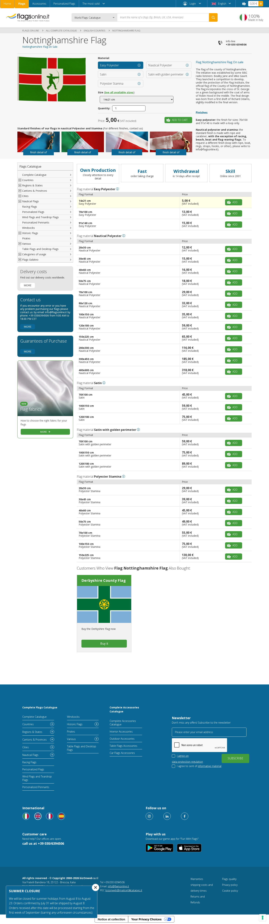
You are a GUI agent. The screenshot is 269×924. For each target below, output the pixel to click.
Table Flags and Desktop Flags (40, 249)
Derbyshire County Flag (103, 580)
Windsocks (28, 227)
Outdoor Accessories (122, 738)
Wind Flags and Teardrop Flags (40, 217)
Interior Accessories (121, 731)
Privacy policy (230, 885)
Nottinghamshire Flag (126, 30)
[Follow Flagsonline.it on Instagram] (149, 816)
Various (71, 739)
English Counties (94, 30)
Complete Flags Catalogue (39, 707)
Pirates (26, 238)
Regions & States (32, 732)
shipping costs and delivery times (201, 887)
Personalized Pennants (35, 222)
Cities (25, 747)
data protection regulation (187, 761)
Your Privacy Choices (146, 919)
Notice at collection (111, 919)
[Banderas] (61, 816)
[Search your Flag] (213, 17)
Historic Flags (75, 724)
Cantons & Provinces (34, 739)
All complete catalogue (61, 30)
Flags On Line (30, 30)
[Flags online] (38, 816)
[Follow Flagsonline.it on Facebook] (184, 816)
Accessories (39, 3)
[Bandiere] (26, 816)
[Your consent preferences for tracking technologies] (262, 917)
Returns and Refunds (197, 899)
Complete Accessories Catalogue (124, 709)
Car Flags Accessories (122, 753)
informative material (209, 766)
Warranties (196, 879)
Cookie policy (230, 890)
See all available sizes (119, 92)
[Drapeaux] (49, 816)
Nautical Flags (30, 755)
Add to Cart (180, 120)
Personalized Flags (64, 3)
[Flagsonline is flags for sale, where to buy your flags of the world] (28, 17)
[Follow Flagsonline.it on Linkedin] (167, 816)
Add (235, 202)
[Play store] (159, 848)
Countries (28, 724)
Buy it (104, 644)
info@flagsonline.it (118, 886)
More (27, 285)
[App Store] (189, 848)
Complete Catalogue (34, 175)
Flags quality (229, 879)
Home (7, 3)
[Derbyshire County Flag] (104, 604)
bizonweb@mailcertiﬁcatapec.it (123, 890)
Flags (21, 3)
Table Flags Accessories (123, 745)
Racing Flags (29, 206)
